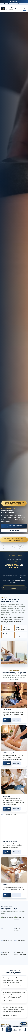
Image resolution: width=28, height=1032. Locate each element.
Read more (16, 720)
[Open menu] (25, 9)
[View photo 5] (7, 945)
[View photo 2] (20, 921)
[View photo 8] (20, 957)
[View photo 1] (7, 921)
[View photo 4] (20, 933)
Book (8, 720)
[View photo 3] (7, 933)
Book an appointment (15, 525)
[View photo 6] (20, 945)
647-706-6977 (14, 1)
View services (15, 530)
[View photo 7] (7, 957)
